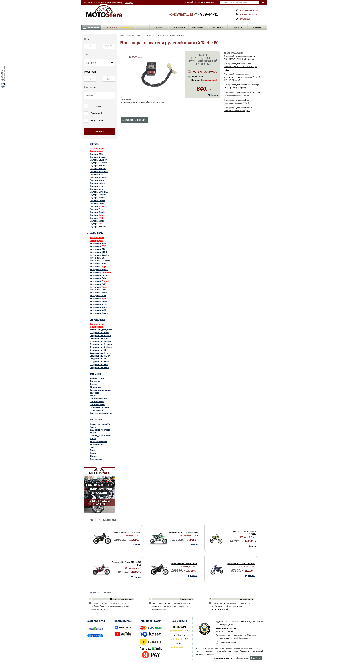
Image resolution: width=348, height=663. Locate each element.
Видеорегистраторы (100, 430)
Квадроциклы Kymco (100, 353)
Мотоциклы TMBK (98, 301)
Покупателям (198, 27)
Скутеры (129, 2)
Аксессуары (97, 420)
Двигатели (95, 381)
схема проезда (249, 15)
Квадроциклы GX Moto (101, 347)
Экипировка (96, 459)
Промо (93, 450)
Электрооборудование (101, 413)
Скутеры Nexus (97, 198)
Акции (159, 27)
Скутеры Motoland (99, 195)
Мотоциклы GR (97, 249)
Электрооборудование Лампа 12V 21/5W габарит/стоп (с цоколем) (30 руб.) (240, 67)
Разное (93, 396)
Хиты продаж (96, 151)
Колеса (93, 384)
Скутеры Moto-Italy (99, 192)
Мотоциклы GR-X (98, 252)
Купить (214, 95)
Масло (93, 438)
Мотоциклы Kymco (99, 269)
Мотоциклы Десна (99, 313)
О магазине (178, 27)
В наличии (96, 106)
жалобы (245, 19)
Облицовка (95, 387)
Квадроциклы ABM (99, 333)
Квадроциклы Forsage (101, 341)
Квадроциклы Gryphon (101, 344)
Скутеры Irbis (96, 174)
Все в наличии (97, 148)
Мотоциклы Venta (98, 304)
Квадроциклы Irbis (99, 350)
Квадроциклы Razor (100, 356)
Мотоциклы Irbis (98, 264)
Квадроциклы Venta (99, 367)
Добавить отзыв (133, 120)
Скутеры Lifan (96, 186)
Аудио (93, 427)
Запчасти (95, 374)
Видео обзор (97, 120)
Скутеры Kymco (97, 183)
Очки (92, 447)
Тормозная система (99, 407)
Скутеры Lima (96, 189)
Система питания (98, 399)
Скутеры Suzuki (97, 212)
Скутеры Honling (98, 168)
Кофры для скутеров (100, 436)
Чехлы (93, 453)
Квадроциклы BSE (99, 338)
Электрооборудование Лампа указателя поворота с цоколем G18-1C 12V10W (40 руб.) (242, 77)
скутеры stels (220, 651)
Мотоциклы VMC (98, 310)
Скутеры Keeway (98, 177)
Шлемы (93, 456)
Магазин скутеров (130, 36)
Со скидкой (96, 113)
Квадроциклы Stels (99, 362)
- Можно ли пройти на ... (121, 599)
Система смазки (97, 404)
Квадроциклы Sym (99, 364)
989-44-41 (206, 14)
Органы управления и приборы (101, 391)
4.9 (186, 630)
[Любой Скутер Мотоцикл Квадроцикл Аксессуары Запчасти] (99, 62)
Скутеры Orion (97, 203)
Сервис (237, 27)
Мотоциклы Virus (98, 307)
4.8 (186, 639)
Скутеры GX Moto (98, 163)
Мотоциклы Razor (98, 290)
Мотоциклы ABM (98, 243)
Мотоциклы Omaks (99, 275)
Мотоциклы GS (97, 258)
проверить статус (250, 10)
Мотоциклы (96, 233)
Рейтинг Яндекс (111, 27)
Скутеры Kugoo (97, 180)
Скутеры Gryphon (98, 160)
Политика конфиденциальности (230, 635)
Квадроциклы (97, 319)
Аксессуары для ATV (100, 424)
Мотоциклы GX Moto (100, 261)
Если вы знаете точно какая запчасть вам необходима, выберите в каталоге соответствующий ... (231, 606)
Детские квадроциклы (101, 330)
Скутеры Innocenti (99, 171)
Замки (93, 433)
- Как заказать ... (245, 599)
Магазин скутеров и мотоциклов (237, 648)
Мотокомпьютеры (98, 441)
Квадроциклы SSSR (99, 359)
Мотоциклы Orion (98, 278)
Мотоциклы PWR (98, 284)
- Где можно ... (186, 599)
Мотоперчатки (97, 444)
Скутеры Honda (97, 166)
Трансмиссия (96, 410)
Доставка (217, 27)
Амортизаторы (97, 378)
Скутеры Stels (96, 209)
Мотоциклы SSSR (98, 293)
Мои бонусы (94, 27)
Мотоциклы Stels (98, 295)
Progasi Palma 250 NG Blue (184, 563)
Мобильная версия (229, 642)
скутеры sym (233, 651)
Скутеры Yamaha (98, 227)
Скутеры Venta (97, 221)
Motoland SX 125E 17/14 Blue (241, 563)
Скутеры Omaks (97, 200)
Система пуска (97, 401)
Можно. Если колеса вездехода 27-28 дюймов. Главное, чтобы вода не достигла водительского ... (110, 606)
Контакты (257, 27)
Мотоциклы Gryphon (100, 255)
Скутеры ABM (96, 154)
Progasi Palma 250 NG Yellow (126, 533)
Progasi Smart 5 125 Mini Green (183, 533)
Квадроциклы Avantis (100, 335)
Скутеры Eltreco (97, 157)
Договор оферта (245, 638)
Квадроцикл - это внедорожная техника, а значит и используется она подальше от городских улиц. (171, 606)
